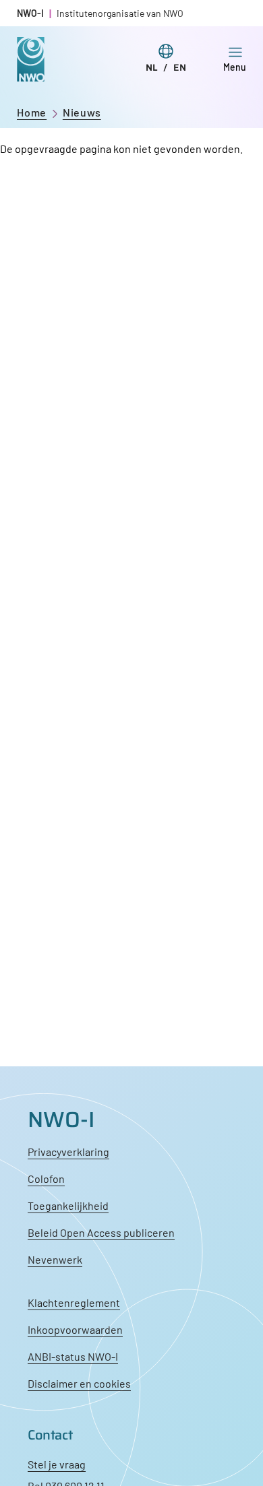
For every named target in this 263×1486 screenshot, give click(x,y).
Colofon (46, 1178)
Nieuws (82, 112)
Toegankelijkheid (68, 1205)
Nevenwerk (55, 1259)
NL (152, 67)
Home (32, 112)
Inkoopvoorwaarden (75, 1329)
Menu (234, 67)
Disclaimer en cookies (79, 1383)
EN (179, 67)
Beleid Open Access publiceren (101, 1232)
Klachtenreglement (74, 1302)
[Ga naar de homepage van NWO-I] (31, 71)
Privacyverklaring (68, 1151)
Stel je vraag (57, 1464)
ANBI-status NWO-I (73, 1356)
